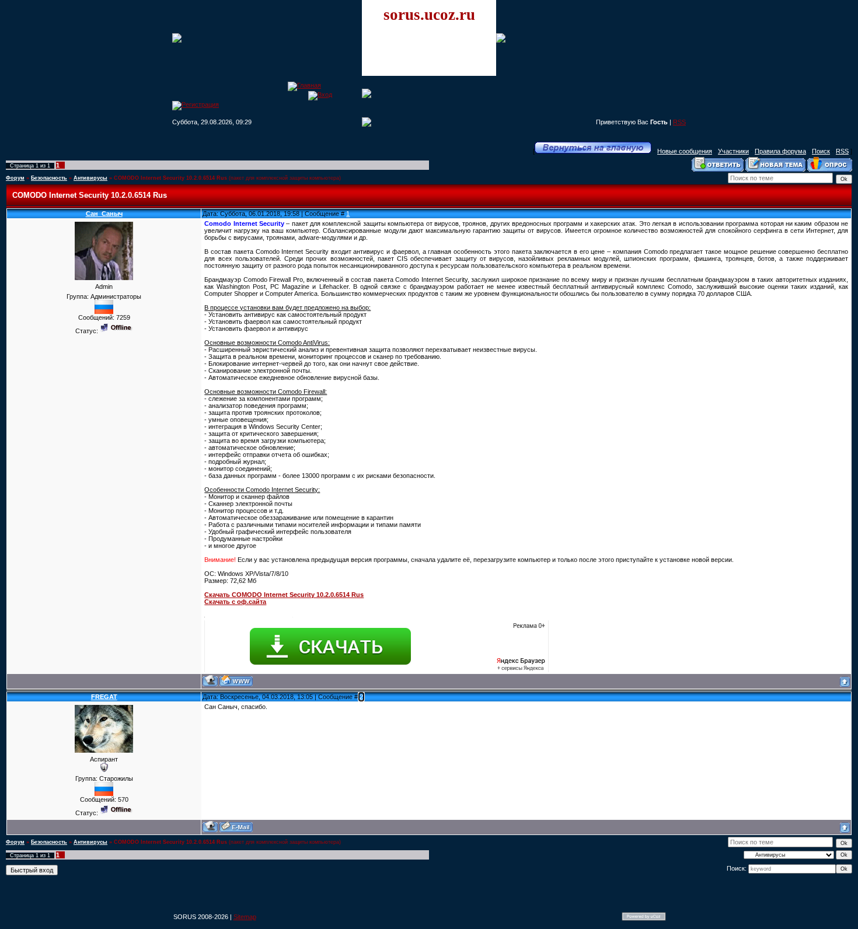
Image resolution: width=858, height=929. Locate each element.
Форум (15, 178)
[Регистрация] (195, 104)
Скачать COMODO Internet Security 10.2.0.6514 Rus (284, 594)
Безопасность (49, 178)
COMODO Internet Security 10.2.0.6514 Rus (170, 178)
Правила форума (780, 151)
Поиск (821, 151)
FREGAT (104, 696)
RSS (679, 121)
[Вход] (320, 94)
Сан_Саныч (104, 213)
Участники (733, 151)
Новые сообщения (684, 151)
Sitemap (244, 916)
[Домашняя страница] (236, 680)
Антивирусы (90, 178)
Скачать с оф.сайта (235, 601)
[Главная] (304, 85)
